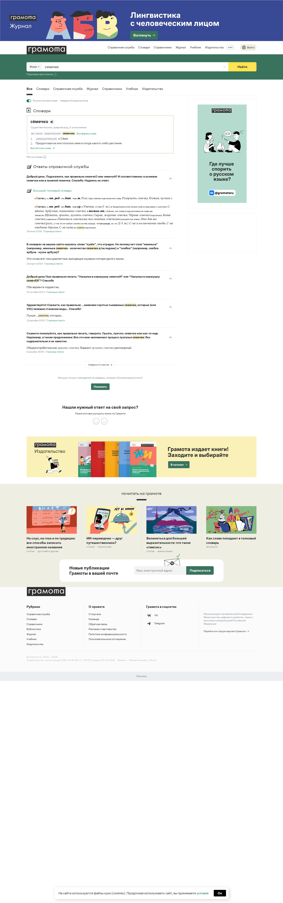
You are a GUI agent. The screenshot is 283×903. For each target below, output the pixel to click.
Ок (220, 893)
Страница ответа (52, 231)
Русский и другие (48, 551)
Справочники (163, 47)
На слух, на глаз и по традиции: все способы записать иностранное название (51, 542)
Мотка (152, 660)
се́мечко (39, 121)
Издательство (214, 47)
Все (29, 89)
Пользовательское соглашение (107, 639)
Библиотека (34, 629)
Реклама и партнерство (102, 629)
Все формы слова (86, 133)
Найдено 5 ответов (98, 364)
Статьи (30, 551)
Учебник (195, 47)
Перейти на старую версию (225, 631)
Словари (144, 47)
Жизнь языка (165, 551)
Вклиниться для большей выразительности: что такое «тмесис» (168, 542)
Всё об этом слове (40, 148)
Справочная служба (121, 47)
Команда (94, 619)
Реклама (208, 222)
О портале (95, 614)
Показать (100, 386)
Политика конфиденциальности (108, 634)
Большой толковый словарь (52, 190)
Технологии (104, 546)
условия (202, 893)
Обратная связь (98, 624)
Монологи (212, 546)
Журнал (181, 47)
